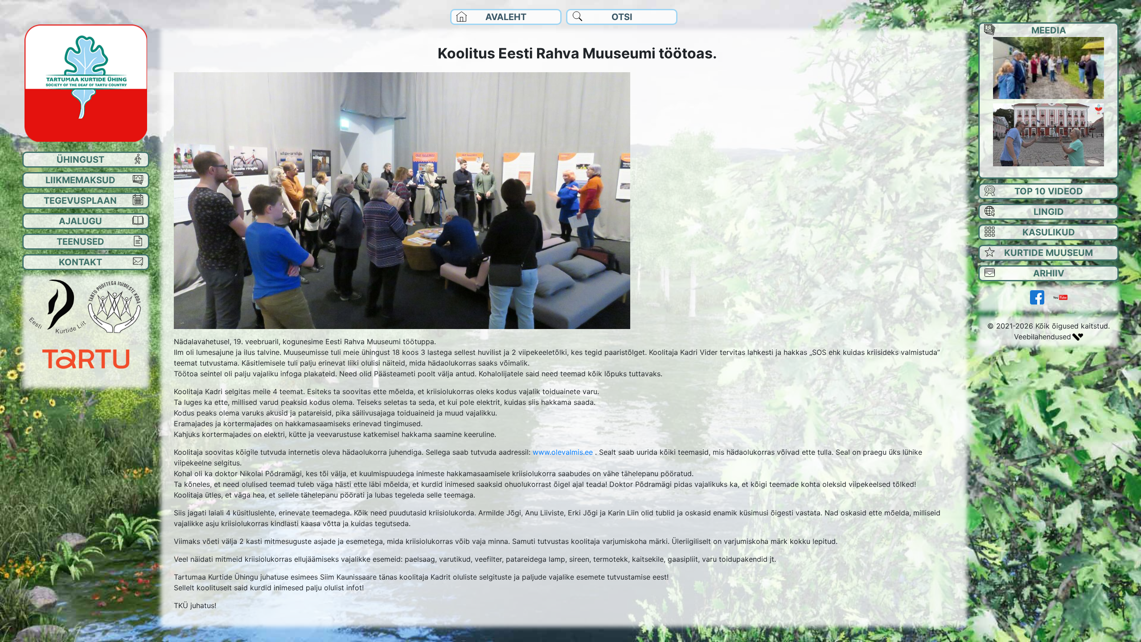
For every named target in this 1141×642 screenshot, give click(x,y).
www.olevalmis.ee (563, 452)
